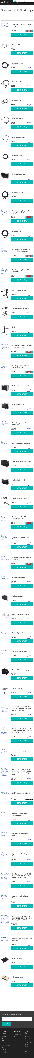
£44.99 (13, 256)
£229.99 (14, 715)
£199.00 (13, 543)
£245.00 (13, 503)
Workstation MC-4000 (18, 480)
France (3, 1040)
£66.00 (13, 294)
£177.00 (13, 600)
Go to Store (22, 35)
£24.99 (13, 276)
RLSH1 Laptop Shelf (17, 958)
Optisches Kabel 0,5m (18, 137)
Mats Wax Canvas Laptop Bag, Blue (20, 538)
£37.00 (13, 963)
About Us (27, 1036)
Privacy (26, 1046)
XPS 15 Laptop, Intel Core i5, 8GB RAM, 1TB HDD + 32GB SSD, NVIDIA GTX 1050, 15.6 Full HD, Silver (22, 918)
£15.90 (13, 105)
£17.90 (13, 235)
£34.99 (13, 217)
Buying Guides (17, 1034)
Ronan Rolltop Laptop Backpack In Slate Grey (21, 424)
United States (5, 1052)
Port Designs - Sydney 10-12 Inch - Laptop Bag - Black (22, 271)
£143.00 (13, 484)
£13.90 (13, 68)
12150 (13, 327)
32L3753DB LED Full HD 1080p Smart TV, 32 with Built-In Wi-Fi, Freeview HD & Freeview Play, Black (21, 772)
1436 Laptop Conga (17, 977)
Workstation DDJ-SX (18, 596)
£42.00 (13, 656)
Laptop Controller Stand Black (21, 308)
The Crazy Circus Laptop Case (20, 751)
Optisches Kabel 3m (17, 45)
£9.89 (13, 160)
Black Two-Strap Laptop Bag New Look (21, 794)
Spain (3, 1047)
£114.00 (13, 860)
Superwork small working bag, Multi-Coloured (20, 814)
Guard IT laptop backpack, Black (21, 443)
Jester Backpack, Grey (18, 578)
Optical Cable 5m (17, 155)
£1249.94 (14, 737)
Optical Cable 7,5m (17, 63)
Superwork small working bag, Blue (20, 855)
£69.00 (13, 693)
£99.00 (13, 331)
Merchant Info (28, 1042)
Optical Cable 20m (17, 192)
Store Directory (28, 1038)
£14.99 (13, 563)
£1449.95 (14, 882)
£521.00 (13, 674)
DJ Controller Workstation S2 (20, 386)
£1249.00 (14, 924)
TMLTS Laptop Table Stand (19, 498)
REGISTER (6, 1024)
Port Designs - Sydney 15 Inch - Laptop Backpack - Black (21, 212)
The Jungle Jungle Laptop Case (21, 651)
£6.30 (13, 141)
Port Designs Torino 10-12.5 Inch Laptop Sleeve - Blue (21, 518)
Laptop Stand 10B (17, 688)
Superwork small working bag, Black (20, 834)
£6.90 (13, 86)
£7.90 (13, 49)
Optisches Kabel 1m (17, 119)
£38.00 (13, 637)
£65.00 (13, 582)
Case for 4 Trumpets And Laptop (21, 461)
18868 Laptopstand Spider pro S (21, 614)
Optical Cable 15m (17, 231)
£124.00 (13, 840)
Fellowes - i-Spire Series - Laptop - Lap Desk (21, 558)
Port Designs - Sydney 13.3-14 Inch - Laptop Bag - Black (22, 346)
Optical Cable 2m (17, 82)
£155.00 (13, 409)
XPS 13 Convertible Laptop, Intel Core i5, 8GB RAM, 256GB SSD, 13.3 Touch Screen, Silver (22, 730)
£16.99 (13, 372)
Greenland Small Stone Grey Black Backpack (22, 939)
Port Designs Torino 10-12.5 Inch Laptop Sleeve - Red (21, 366)
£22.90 (13, 197)
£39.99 (13, 31)
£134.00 (13, 819)
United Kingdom (5, 1050)
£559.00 (14, 466)
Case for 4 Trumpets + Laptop (20, 670)
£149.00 (13, 981)
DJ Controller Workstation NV (20, 174)
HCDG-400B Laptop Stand (19, 290)
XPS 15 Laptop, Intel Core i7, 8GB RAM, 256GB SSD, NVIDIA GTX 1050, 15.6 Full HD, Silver (21, 875)
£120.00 (13, 429)
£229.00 (14, 779)
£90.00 (13, 944)
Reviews (16, 1037)
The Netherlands (6, 1045)
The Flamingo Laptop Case (19, 633)
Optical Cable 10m (17, 100)
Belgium (4, 1038)
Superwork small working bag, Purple (20, 897)
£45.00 (13, 447)
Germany (4, 1043)
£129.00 (13, 390)
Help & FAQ (27, 1044)
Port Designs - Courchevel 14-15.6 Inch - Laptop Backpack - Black (21, 250)
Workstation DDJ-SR (18, 404)
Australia (4, 1036)
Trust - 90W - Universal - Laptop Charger (21, 25)
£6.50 (13, 123)
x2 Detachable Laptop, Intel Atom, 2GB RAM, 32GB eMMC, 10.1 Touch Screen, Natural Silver (22, 708)
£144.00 (13, 313)
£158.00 (13, 178)
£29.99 (13, 352)
